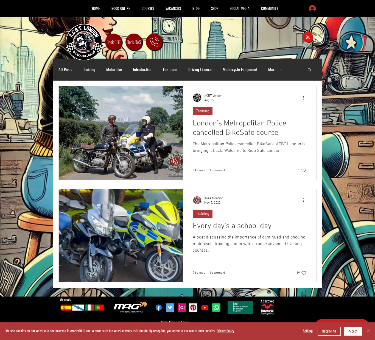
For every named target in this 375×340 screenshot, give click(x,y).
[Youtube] (205, 307)
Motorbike (114, 69)
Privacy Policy (225, 331)
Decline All (329, 331)
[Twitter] (170, 307)
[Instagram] (182, 307)
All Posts (65, 69)
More (272, 69)
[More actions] (305, 97)
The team (170, 69)
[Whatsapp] (216, 307)
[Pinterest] (193, 307)
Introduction (142, 69)
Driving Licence (200, 69)
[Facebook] (159, 307)
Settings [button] (308, 331)
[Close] (368, 331)
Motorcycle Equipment (240, 69)
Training (89, 69)
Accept (353, 331)
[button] (309, 70)
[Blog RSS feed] (308, 37)
